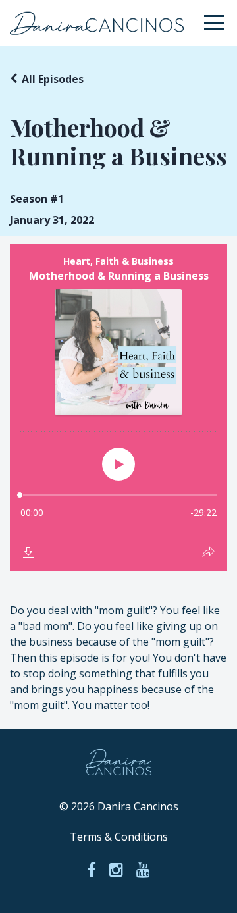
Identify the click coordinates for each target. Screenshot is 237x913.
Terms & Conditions (119, 836)
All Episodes (53, 79)
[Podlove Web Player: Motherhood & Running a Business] (118, 407)
